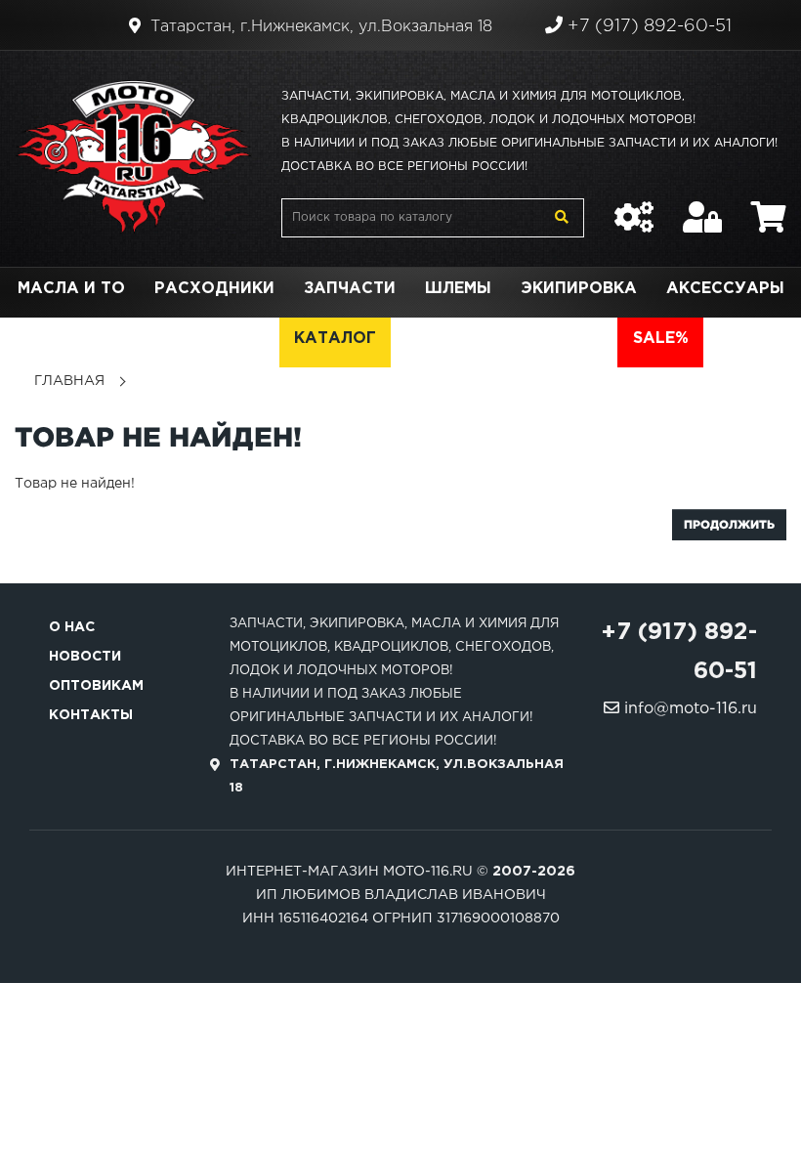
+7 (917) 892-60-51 (647, 26)
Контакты (91, 715)
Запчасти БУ (466, 338)
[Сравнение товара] (633, 207)
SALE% (661, 338)
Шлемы (458, 288)
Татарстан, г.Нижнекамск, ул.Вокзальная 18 (319, 27)
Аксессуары (725, 288)
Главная (69, 381)
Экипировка (579, 288)
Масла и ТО (71, 288)
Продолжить (729, 524)
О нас (72, 627)
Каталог (335, 338)
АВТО (579, 338)
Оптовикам (96, 686)
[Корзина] (768, 207)
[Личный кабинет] (702, 207)
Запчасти (350, 288)
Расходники (214, 288)
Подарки (154, 338)
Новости (85, 656)
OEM (246, 338)
